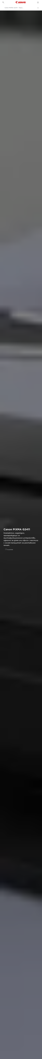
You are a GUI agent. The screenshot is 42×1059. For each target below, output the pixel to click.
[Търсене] (3, 2)
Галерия (10, 549)
